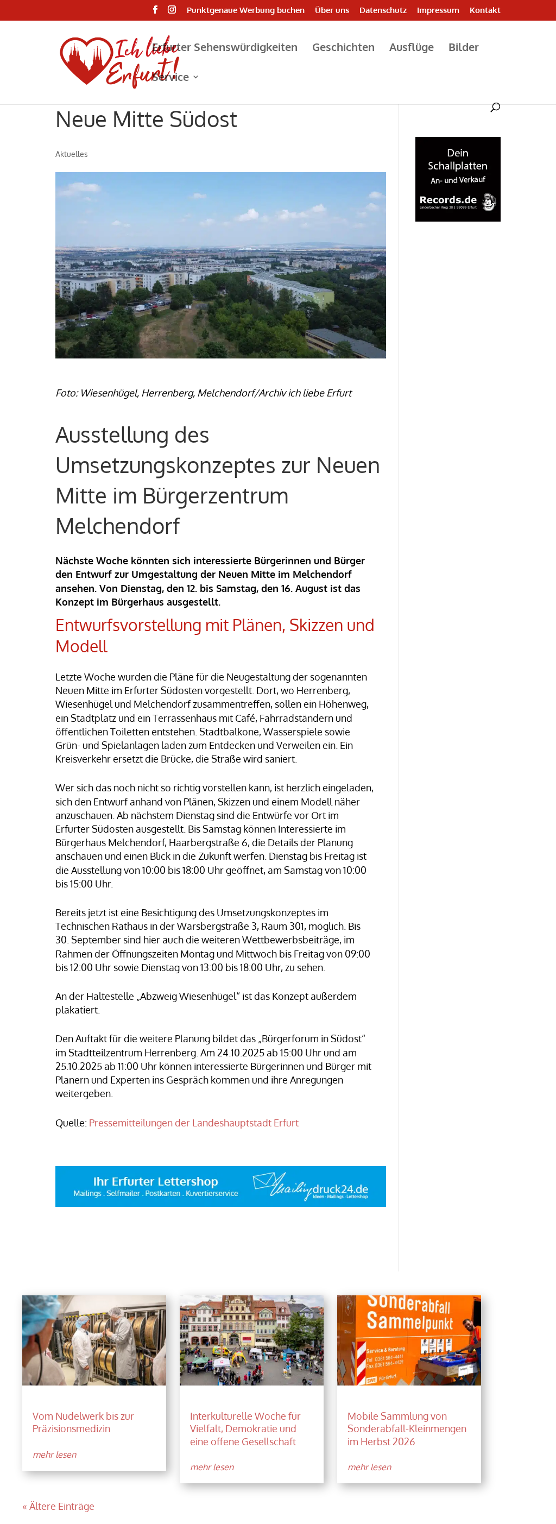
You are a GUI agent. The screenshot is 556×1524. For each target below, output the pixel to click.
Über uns (332, 10)
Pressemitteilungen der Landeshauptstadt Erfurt (194, 1123)
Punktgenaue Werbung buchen (246, 10)
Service (170, 78)
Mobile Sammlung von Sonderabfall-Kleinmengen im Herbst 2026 (407, 1428)
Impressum (438, 10)
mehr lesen (54, 1454)
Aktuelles (71, 154)
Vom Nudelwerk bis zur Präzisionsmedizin (83, 1422)
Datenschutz (383, 10)
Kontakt (485, 10)
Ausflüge (411, 48)
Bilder (463, 48)
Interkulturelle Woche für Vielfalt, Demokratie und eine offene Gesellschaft (245, 1428)
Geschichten (343, 48)
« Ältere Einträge (58, 1506)
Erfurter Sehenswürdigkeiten (225, 48)
